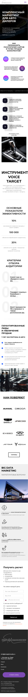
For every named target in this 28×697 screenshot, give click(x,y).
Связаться (13, 617)
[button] (14, 674)
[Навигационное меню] (25, 2)
